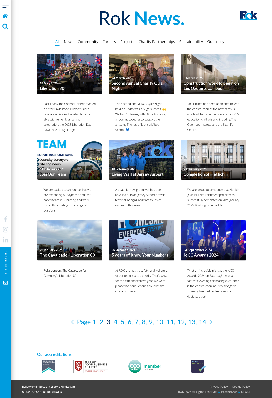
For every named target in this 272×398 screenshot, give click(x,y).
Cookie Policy (241, 386)
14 (202, 322)
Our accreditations (54, 354)
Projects (127, 41)
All (57, 41)
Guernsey (215, 41)
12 (181, 322)
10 (159, 322)
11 (170, 322)
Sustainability (191, 41)
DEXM (245, 391)
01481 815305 (52, 391)
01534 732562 (31, 391)
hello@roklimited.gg (62, 386)
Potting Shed (229, 391)
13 (191, 322)
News (68, 41)
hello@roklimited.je (34, 386)
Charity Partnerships (157, 41)
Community (88, 41)
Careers (109, 41)
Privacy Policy (219, 386)
